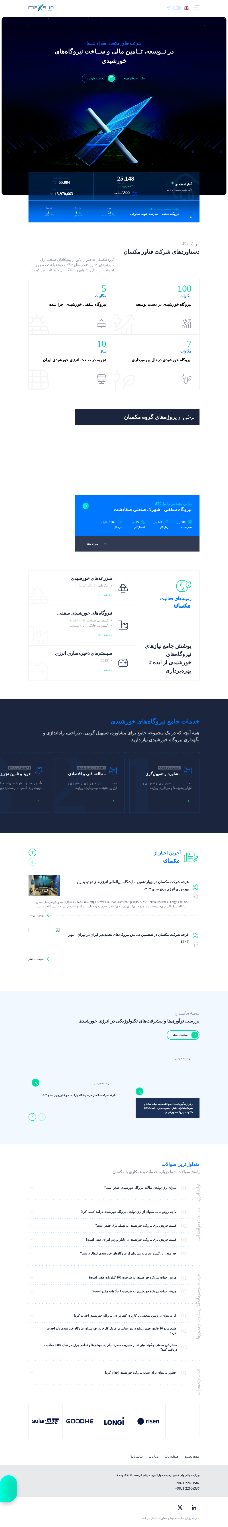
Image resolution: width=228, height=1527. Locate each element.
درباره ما (153, 1456)
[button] (190, 205)
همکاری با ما (171, 1456)
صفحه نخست (192, 1456)
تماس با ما (136, 1456)
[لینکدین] (194, 1507)
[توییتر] (180, 1507)
